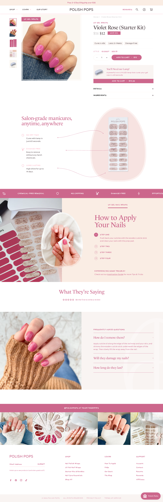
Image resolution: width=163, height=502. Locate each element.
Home (95, 17)
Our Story (109, 471)
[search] (137, 9)
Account (139, 463)
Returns (139, 471)
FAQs (107, 467)
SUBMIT (41, 464)
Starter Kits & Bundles (74, 471)
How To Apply (110, 463)
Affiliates (140, 479)
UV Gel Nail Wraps (118, 205)
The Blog (108, 475)
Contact (139, 467)
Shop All (68, 479)
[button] (137, 9)
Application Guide (115, 274)
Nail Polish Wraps (72, 463)
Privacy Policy (94, 498)
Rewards (127, 9)
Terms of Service (113, 498)
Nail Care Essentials (74, 475)
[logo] (81, 9)
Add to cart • (126, 57)
